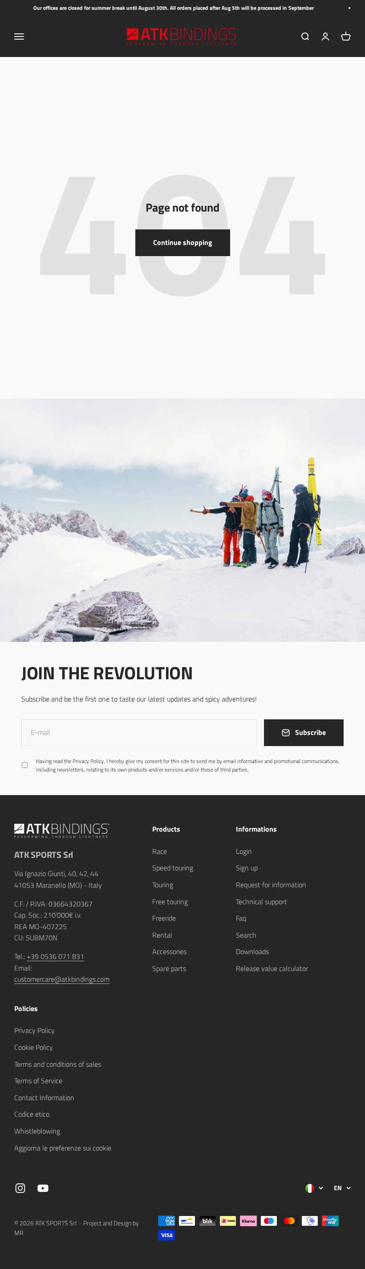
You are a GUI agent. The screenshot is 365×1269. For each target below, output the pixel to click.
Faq (241, 918)
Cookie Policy (33, 1047)
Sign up (247, 867)
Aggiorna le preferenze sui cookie (62, 1148)
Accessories (169, 951)
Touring (162, 884)
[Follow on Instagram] (20, 1188)
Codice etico (31, 1114)
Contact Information (44, 1097)
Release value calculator (272, 968)
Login (244, 851)
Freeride (164, 918)
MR (19, 1232)
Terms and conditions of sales (57, 1064)
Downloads (252, 951)
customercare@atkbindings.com (62, 979)
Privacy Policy (34, 1030)
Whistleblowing (37, 1131)
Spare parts (169, 968)
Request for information (271, 884)
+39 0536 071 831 (55, 956)
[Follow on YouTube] (43, 1188)
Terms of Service (38, 1080)
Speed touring (172, 867)
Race (159, 851)
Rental (162, 935)
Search (246, 935)
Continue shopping (182, 242)
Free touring (170, 901)
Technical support (261, 901)
